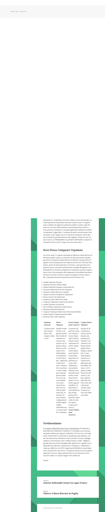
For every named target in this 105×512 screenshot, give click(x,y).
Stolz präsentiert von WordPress (52, 508)
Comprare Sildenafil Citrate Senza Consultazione (62, 428)
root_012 (23, 11)
